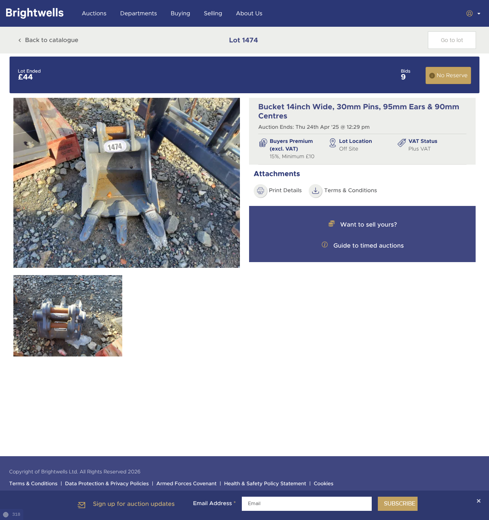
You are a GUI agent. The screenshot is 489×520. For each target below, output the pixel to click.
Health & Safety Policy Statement (265, 484)
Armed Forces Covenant (186, 484)
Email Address (214, 503)
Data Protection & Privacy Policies (107, 484)
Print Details (285, 190)
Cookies (324, 484)
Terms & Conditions (350, 190)
